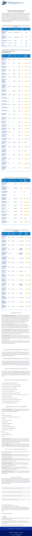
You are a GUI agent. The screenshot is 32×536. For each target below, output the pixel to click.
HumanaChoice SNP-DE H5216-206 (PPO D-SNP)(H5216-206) (4, 275)
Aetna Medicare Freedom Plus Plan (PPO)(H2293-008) (4, 150)
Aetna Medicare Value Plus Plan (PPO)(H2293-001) (4, 142)
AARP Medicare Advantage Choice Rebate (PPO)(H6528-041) (4, 168)
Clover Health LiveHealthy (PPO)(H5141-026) (4, 122)
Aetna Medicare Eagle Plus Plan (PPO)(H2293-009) (4, 218)
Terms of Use (16, 532)
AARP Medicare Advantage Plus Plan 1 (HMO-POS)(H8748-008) (4, 163)
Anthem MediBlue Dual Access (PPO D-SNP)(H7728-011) (4, 306)
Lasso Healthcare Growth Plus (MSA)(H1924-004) (5, 192)
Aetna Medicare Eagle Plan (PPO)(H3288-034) (4, 222)
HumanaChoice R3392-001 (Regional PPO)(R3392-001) (4, 198)
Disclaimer (11, 532)
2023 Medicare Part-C (11, 528)
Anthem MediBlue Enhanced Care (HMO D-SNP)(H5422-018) (4, 297)
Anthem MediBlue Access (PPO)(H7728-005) (4, 139)
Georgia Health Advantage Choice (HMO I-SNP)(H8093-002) (4, 289)
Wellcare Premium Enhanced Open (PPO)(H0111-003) (5, 59)
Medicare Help (18, 534)
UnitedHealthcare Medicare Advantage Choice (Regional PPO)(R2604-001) (4, 86)
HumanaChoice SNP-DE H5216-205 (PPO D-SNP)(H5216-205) (4, 280)
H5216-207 (10, 40)
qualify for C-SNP (18, 410)
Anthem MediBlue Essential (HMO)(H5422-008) (4, 132)
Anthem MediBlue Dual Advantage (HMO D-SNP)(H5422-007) (4, 302)
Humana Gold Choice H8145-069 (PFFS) (4, 114)
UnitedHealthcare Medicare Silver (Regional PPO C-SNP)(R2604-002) (4, 249)
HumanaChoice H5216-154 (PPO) (4, 110)
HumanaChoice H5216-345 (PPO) (4, 101)
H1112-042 (10, 45)
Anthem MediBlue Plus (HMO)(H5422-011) (4, 126)
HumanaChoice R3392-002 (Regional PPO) (4, 94)
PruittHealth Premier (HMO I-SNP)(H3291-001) (4, 271)
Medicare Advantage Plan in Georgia (18, 371)
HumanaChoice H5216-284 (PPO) (4, 104)
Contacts (21, 532)
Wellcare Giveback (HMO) (4, 45)
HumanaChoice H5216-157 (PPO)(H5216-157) (4, 202)
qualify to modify (9, 465)
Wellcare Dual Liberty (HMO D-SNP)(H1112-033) (4, 237)
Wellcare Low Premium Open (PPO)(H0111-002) (4, 70)
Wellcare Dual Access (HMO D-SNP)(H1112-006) (4, 245)
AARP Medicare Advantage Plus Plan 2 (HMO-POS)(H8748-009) (4, 159)
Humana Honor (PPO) (4, 43)
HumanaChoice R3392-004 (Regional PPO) (4, 90)
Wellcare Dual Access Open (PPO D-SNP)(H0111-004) (4, 241)
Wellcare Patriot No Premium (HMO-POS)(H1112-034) (5, 184)
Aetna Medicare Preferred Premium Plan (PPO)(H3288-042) (4, 146)
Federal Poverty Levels (24, 446)
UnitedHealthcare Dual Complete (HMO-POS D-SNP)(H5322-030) (4, 267)
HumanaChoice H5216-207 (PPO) (4, 40)
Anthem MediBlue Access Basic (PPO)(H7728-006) (4, 135)
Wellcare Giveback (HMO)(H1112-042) (4, 74)
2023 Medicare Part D (19, 528)
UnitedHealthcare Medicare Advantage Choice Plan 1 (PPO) (4, 32)
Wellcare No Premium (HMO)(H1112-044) (4, 67)
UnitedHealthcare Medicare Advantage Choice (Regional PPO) (4, 37)
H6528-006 (10, 32)
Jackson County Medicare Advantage (22, 364)
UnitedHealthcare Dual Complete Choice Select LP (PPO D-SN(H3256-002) (4, 258)
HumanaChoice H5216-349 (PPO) (4, 98)
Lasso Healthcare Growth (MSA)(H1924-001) (4, 195)
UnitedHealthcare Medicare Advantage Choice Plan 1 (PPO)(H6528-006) (4, 81)
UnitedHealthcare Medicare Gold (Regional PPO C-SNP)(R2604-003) (4, 253)
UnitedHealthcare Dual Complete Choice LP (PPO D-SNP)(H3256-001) (4, 262)
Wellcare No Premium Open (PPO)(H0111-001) (4, 63)
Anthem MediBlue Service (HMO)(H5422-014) (4, 215)
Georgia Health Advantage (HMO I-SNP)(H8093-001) (4, 293)
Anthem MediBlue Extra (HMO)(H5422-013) (4, 129)
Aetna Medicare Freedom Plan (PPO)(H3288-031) (4, 154)
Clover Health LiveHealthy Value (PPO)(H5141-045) (5, 118)
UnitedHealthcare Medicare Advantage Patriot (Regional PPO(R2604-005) (4, 188)
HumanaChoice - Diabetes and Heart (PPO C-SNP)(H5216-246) (4, 284)
